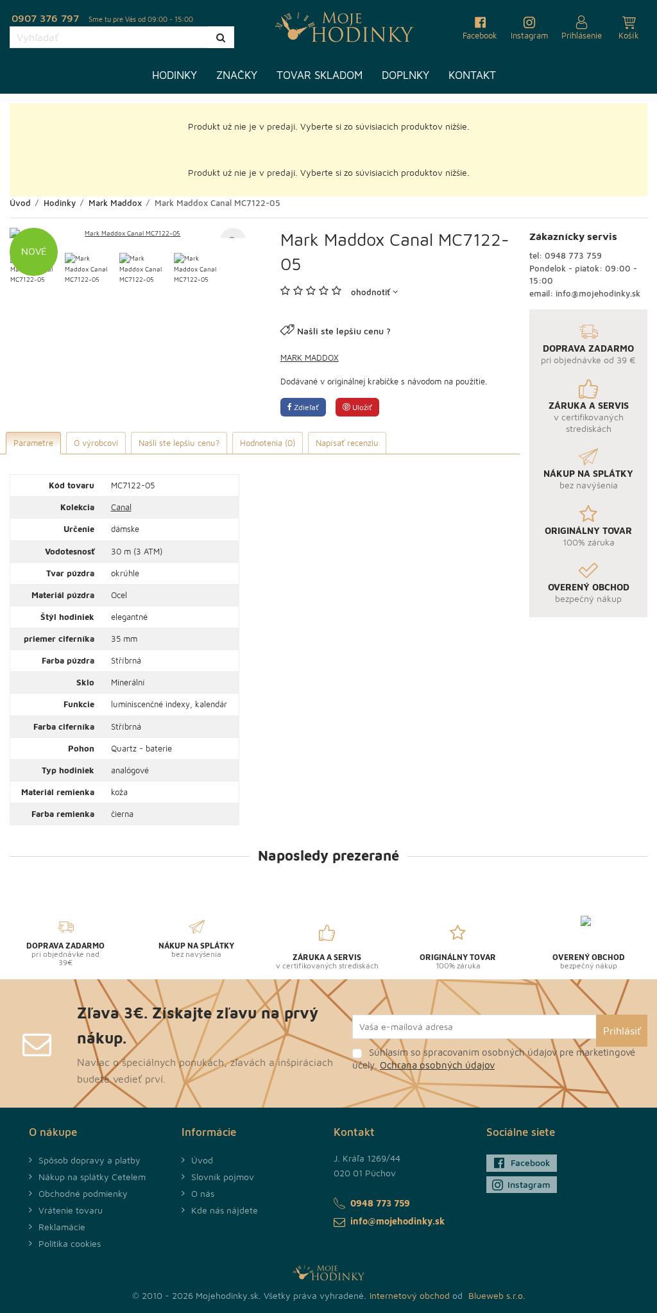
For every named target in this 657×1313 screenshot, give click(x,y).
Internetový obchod (410, 1295)
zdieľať (305, 407)
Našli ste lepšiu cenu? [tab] (179, 443)
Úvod (202, 1159)
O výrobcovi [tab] (96, 443)
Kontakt (472, 75)
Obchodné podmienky (83, 1193)
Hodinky (174, 75)
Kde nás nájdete (224, 1210)
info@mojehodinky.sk (598, 293)
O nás (202, 1193)
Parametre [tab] (33, 443)
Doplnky (405, 75)
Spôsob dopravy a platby (89, 1159)
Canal (121, 507)
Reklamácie (61, 1226)
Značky (236, 75)
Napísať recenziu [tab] (347, 443)
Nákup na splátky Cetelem (92, 1176)
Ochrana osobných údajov (437, 1065)
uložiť (361, 407)
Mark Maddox (309, 357)
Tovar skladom (320, 75)
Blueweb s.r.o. (496, 1295)
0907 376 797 (45, 18)
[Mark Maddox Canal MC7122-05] (128, 233)
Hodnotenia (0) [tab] (267, 443)
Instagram (529, 1184)
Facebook (530, 1162)
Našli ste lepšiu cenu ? (344, 330)
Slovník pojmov (222, 1176)
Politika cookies (69, 1243)
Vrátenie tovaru (70, 1210)
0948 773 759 (573, 255)
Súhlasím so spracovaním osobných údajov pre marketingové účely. (493, 1058)
